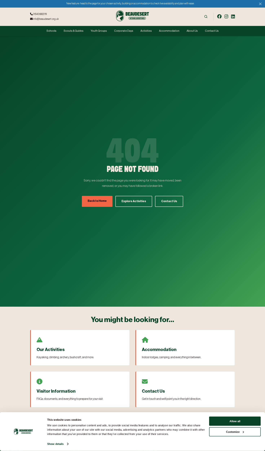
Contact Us (212, 31)
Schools (51, 31)
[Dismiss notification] (260, 3)
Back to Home (97, 200)
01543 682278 (40, 14)
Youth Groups (99, 31)
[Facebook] (219, 16)
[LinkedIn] (233, 16)
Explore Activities (134, 201)
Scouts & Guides (73, 31)
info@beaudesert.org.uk (46, 19)
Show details (55, 443)
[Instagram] (226, 16)
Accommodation (169, 31)
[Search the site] (206, 17)
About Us (192, 31)
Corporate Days (123, 31)
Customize (233, 431)
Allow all (234, 421)
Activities (146, 31)
